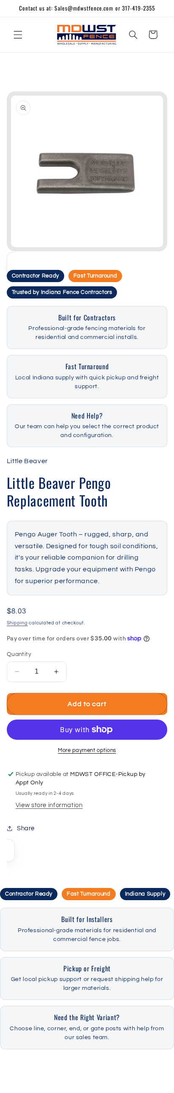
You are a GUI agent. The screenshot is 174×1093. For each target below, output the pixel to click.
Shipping (17, 623)
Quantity (19, 654)
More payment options (87, 750)
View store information (49, 805)
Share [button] (26, 828)
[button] (17, 34)
